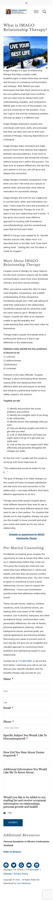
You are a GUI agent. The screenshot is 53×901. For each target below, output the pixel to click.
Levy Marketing (24, 883)
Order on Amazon (12, 851)
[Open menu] (26, 3)
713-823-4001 (25, 661)
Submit (13, 822)
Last (5, 702)
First (6, 691)
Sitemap (7, 873)
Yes (10, 812)
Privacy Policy (21, 873)
